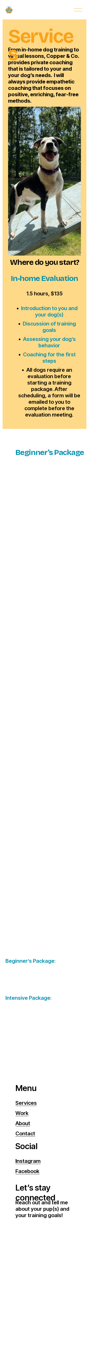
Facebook (27, 1171)
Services (26, 1103)
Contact (25, 1133)
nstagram (28, 1161)
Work (21, 1113)
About (22, 1123)
